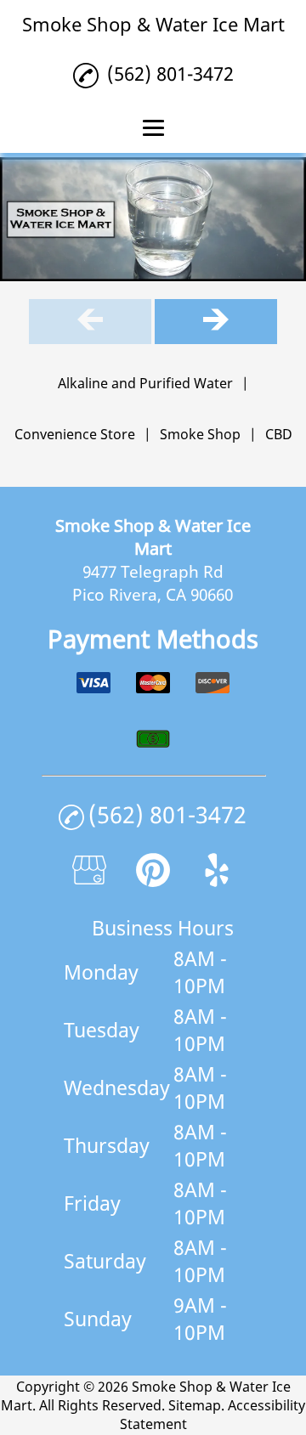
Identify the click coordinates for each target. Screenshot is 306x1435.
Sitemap (194, 1405)
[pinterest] (153, 880)
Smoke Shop (200, 434)
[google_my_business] (89, 880)
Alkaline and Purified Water (145, 383)
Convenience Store (74, 434)
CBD (278, 434)
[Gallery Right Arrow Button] (216, 321)
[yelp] (216, 880)
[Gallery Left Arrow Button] (90, 321)
